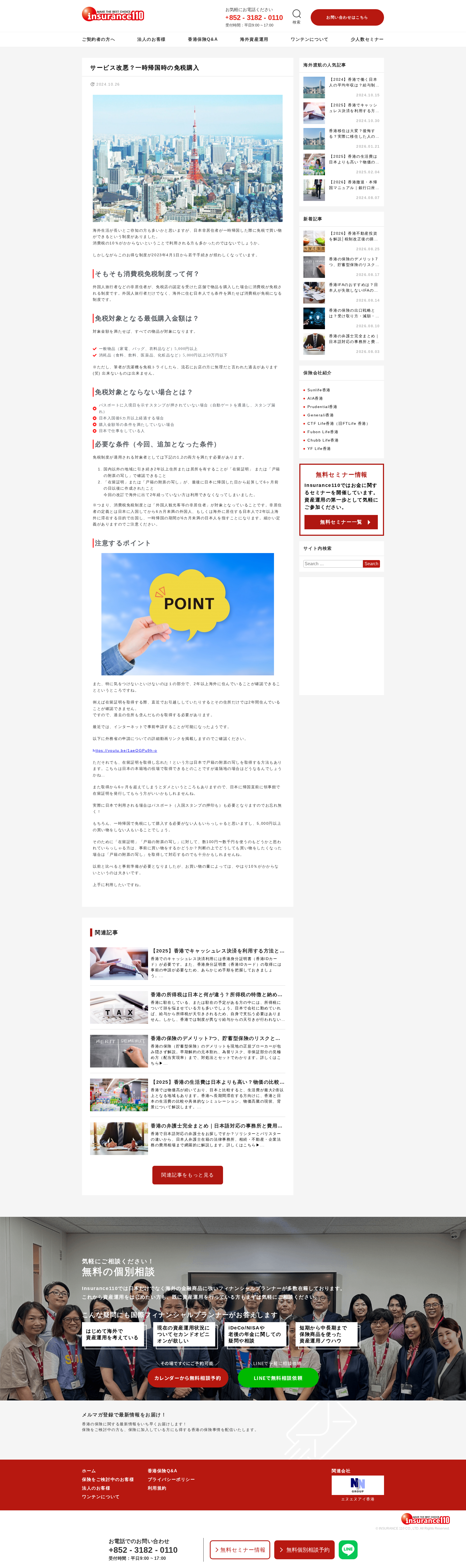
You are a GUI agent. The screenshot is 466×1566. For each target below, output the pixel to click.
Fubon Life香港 (322, 432)
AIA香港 (315, 398)
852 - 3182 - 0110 (256, 18)
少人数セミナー (367, 39)
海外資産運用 (254, 39)
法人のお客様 (151, 39)
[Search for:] (333, 564)
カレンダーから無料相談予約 (188, 1377)
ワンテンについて (310, 39)
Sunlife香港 (318, 390)
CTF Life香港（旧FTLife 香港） (338, 423)
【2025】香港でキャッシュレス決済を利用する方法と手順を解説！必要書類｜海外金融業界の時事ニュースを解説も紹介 (218, 951)
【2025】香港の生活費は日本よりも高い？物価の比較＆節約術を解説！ (218, 1082)
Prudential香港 (322, 407)
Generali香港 (320, 415)
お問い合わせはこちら (347, 17)
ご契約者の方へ (98, 39)
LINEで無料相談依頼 (278, 1377)
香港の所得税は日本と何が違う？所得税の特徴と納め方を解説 (217, 995)
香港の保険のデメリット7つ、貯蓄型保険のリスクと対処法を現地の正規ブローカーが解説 (216, 1039)
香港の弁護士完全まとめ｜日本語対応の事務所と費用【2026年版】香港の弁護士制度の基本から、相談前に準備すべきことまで (218, 1126)
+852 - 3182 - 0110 (143, 1549)
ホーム (89, 1471)
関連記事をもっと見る (187, 1175)
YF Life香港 (319, 448)
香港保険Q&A (203, 39)
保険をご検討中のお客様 (108, 1479)
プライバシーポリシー (171, 1479)
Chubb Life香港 (323, 440)
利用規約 (157, 1488)
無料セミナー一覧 (341, 522)
